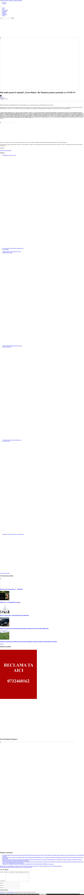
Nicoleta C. (2, 97)
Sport (3, 15)
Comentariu (2, 880)
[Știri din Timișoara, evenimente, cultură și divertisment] (11, 0)
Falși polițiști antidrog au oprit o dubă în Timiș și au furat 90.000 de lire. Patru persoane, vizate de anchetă (22, 855)
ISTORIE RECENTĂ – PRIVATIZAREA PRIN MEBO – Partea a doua (39, 864)
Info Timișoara (11, 892)
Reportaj (4, 12)
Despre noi (4, 2)
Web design (2, 892)
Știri (3, 9)
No (45, 894)
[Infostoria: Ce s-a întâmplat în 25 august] (4, 599)
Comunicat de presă (6, 573)
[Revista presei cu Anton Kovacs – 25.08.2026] (4, 586)
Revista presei (5, 10)
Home (3, 7)
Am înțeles (42, 894)
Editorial (4, 13)
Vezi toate (2, 643)
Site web (1, 887)
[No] (46, 894)
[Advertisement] (42, 28)
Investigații (4, 11)
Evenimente (4, 14)
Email (1, 885)
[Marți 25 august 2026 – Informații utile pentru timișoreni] (4, 613)
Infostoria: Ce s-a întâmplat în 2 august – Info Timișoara (13, 864)
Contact (3, 3)
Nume (1, 883)
